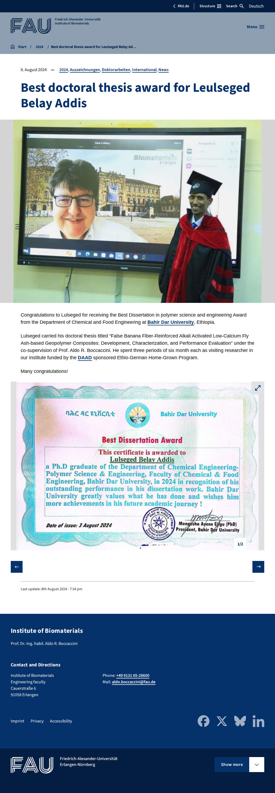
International (144, 70)
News (163, 70)
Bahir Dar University (170, 322)
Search (231, 6)
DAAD (85, 357)
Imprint (17, 721)
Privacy (37, 721)
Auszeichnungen (85, 70)
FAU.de (183, 6)
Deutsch (256, 6)
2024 (63, 70)
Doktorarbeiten (116, 70)
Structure (207, 6)
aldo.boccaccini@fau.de (133, 682)
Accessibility (61, 721)
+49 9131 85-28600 (132, 675)
